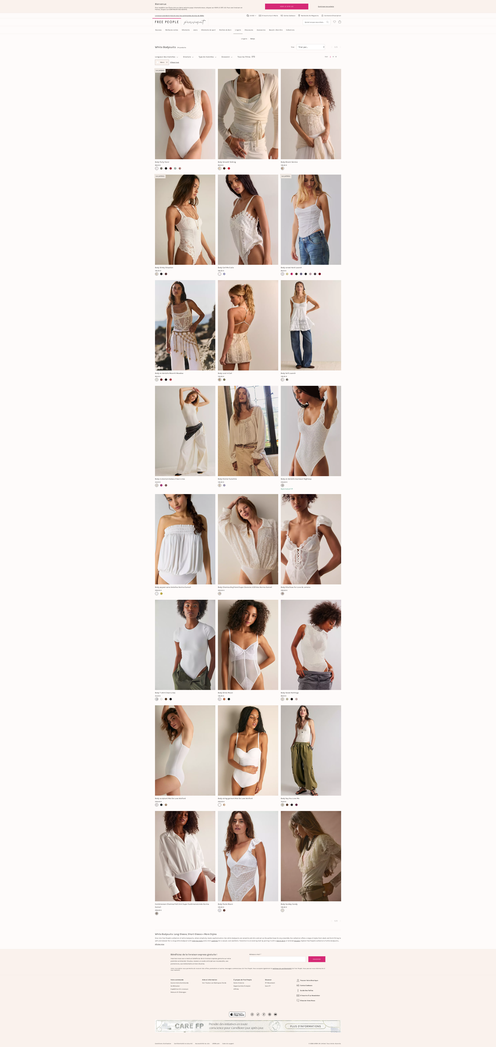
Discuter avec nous (307, 1000)
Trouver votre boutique (309, 980)
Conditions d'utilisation (163, 1043)
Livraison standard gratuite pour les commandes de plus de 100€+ (179, 16)
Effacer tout (174, 62)
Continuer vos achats (326, 6)
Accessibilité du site (202, 1043)
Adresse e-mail (255, 954)
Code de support (228, 1043)
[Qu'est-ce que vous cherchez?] (328, 22)
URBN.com (215, 1043)
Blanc (160, 63)
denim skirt (281, 941)
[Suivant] (340, 47)
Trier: (293, 47)
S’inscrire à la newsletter (310, 995)
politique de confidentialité (282, 968)
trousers (297, 941)
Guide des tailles (306, 990)
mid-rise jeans (197, 941)
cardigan (214, 941)
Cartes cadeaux (306, 985)
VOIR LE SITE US (286, 6)
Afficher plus (159, 944)
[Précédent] (332, 47)
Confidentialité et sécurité (183, 1043)
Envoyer (317, 959)
